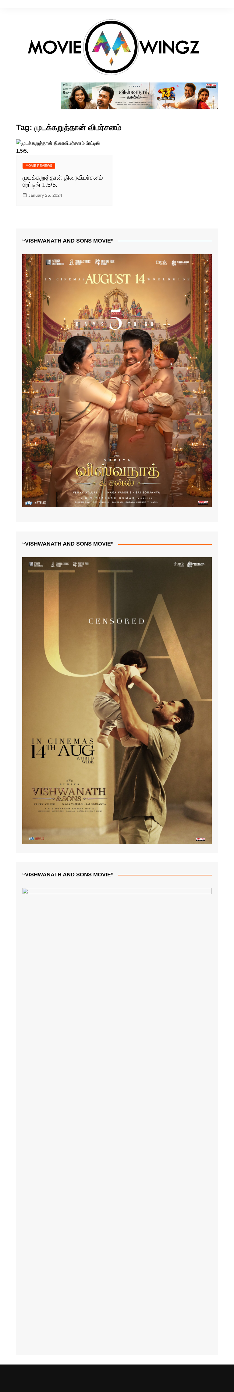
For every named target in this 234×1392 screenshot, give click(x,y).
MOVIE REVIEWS (39, 165)
